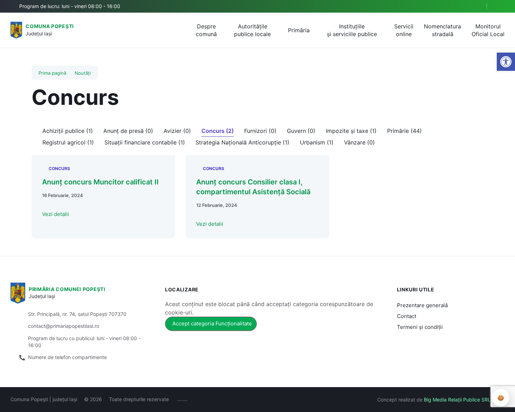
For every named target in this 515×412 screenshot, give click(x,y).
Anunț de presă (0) (128, 130)
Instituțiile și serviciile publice (352, 30)
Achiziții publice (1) (67, 130)
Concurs (59, 168)
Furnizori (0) (260, 130)
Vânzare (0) (359, 142)
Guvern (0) (301, 130)
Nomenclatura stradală (442, 30)
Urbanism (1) (317, 142)
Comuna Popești (50, 26)
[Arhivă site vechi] (500, 6)
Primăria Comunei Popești (67, 289)
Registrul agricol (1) (68, 142)
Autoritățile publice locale (252, 30)
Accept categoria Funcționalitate (212, 323)
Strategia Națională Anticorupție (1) (242, 142)
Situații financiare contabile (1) (144, 142)
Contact (406, 316)
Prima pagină (52, 73)
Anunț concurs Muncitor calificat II (100, 182)
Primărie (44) (404, 130)
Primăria (299, 30)
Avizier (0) (177, 130)
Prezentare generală (422, 305)
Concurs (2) (217, 130)
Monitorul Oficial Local (488, 30)
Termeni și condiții (420, 327)
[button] (475, 6)
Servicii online (403, 30)
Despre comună (206, 30)
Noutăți (83, 73)
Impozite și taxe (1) (351, 130)
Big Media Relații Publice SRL (457, 400)
